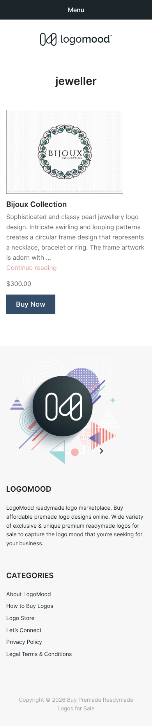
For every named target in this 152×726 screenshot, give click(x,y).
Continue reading (31, 267)
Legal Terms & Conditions (39, 654)
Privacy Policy (24, 642)
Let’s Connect (23, 630)
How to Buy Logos (29, 606)
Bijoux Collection (36, 204)
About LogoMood (28, 594)
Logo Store (20, 618)
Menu (76, 10)
